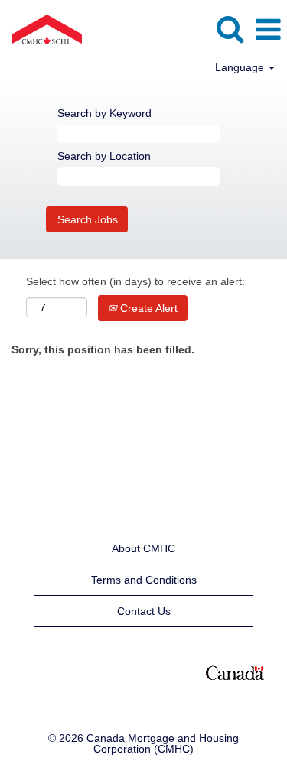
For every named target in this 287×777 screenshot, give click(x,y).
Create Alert (147, 308)
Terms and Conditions (144, 580)
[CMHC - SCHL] (41, 29)
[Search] (229, 29)
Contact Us (144, 611)
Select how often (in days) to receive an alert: (135, 281)
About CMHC (143, 548)
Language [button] (241, 67)
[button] (268, 29)
